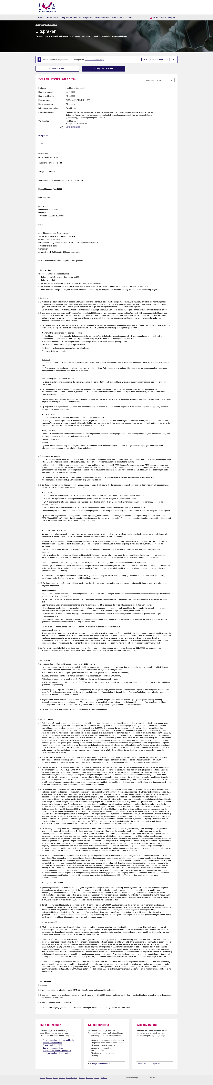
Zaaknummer (44, 100)
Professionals (118, 17)
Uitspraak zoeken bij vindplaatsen (57, 1053)
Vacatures (89, 1078)
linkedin (169, 1077)
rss (140, 1077)
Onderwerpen (52, 17)
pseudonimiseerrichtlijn (94, 59)
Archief (96, 1078)
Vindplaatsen (44, 121)
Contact (130, 17)
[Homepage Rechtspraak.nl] (45, 7)
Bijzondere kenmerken (48, 108)
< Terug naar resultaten (103, 68)
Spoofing (82, 1078)
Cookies (62, 1078)
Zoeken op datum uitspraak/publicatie (58, 1040)
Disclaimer (104, 1078)
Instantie (42, 88)
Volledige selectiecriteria (100, 1063)
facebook (161, 1077)
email (144, 1077)
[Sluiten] (173, 60)
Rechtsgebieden (45, 104)
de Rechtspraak (101, 17)
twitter (158, 1077)
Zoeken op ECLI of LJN (52, 1045)
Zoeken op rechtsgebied (53, 1048)
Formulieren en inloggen (164, 17)
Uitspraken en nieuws (71, 17)
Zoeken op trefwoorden (52, 1043)
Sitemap (49, 1078)
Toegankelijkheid (71, 1078)
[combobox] (159, 80)
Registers (87, 17)
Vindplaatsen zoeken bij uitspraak (57, 1050)
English (42, 1078)
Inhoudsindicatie (45, 112)
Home (40, 17)
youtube (173, 1077)
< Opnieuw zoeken (57, 68)
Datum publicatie (46, 96)
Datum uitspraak (45, 92)
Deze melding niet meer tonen (155, 59)
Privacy (55, 1078)
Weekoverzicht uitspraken (149, 1063)
